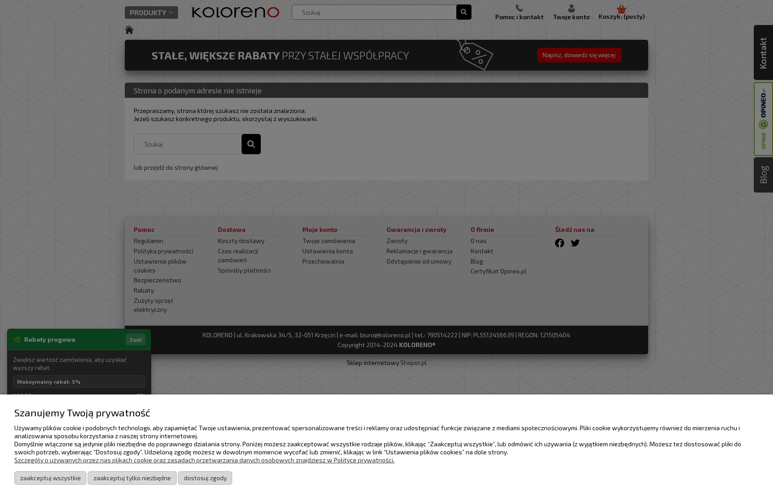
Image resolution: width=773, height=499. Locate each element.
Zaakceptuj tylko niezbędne (132, 478)
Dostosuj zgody (205, 478)
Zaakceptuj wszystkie (50, 478)
